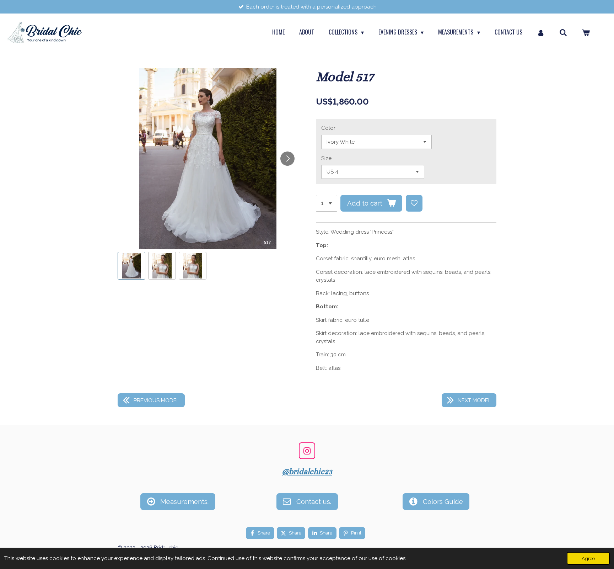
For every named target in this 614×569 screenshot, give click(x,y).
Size (326, 158)
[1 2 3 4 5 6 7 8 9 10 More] (326, 203)
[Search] (563, 32)
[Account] (540, 32)
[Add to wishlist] (414, 203)
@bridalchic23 (307, 471)
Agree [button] (588, 558)
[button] (131, 266)
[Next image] (287, 158)
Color (328, 128)
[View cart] (585, 32)
